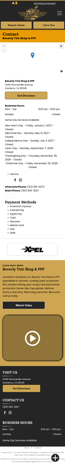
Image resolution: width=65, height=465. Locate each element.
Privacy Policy (6, 452)
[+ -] (32, 58)
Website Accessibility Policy (40, 455)
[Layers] (61, 46)
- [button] (4, 50)
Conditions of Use (47, 452)
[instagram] (20, 180)
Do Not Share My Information (26, 452)
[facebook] (15, 180)
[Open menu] (59, 13)
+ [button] (4, 46)
